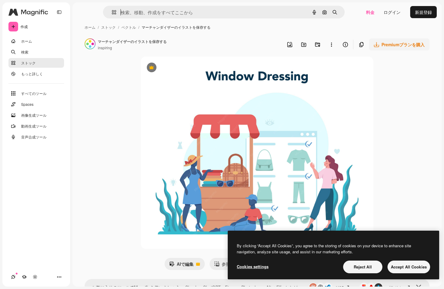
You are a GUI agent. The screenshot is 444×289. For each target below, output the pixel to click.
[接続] (13, 277)
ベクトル (128, 27)
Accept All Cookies (409, 267)
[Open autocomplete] (111, 12)
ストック (108, 27)
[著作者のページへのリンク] (90, 44)
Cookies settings (253, 266)
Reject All (363, 267)
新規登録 (423, 12)
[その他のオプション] (331, 44)
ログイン (392, 12)
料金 (370, 12)
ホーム (90, 27)
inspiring (105, 47)
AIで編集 (181, 265)
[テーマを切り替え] (35, 277)
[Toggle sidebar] (59, 12)
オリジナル (182, 68)
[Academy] (24, 277)
